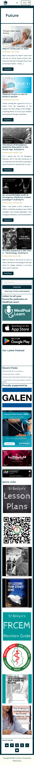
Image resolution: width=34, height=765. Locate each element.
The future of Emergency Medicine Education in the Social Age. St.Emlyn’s (15, 147)
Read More (8, 69)
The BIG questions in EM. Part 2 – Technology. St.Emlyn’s (16, 251)
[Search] (29, 3)
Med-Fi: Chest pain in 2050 (15, 49)
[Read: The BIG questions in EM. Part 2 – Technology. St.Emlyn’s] (17, 239)
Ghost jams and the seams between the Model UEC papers (17, 377)
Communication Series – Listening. (11, 374)
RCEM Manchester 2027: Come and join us (13, 371)
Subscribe (17, 287)
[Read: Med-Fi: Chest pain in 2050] (17, 37)
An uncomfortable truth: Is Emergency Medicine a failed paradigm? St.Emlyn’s (16, 197)
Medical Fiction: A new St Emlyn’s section (14, 95)
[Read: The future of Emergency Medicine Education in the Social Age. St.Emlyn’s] (17, 135)
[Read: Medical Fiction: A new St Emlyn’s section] (17, 85)
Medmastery (17, 761)
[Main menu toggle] (17, 3)
